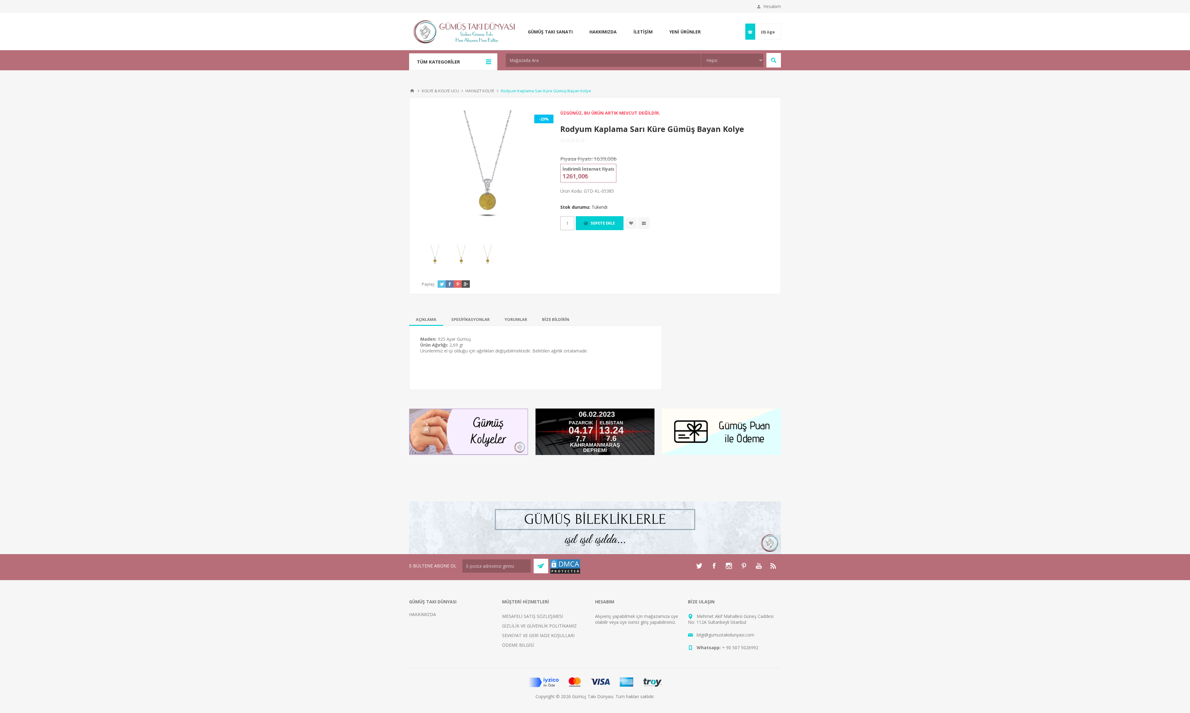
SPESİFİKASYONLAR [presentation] (470, 319)
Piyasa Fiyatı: (576, 158)
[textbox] (603, 60)
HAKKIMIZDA (422, 614)
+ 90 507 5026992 (740, 647)
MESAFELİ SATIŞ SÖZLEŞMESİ (532, 616)
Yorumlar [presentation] (516, 319)
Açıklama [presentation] (426, 319)
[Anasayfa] (412, 91)
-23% (544, 119)
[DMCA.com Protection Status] (565, 572)
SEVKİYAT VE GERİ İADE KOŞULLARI (538, 635)
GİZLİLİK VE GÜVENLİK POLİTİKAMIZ (539, 626)
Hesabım (772, 6)
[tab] (426, 319)
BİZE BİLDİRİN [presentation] (555, 319)
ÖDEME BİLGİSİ (518, 645)
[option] (435, 256)
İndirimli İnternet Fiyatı (588, 169)
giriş (645, 622)
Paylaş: (428, 284)
